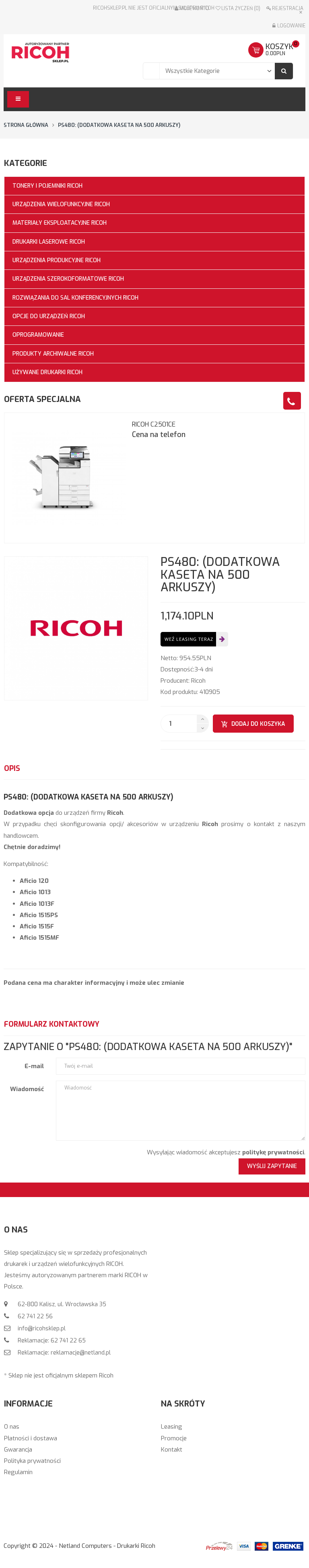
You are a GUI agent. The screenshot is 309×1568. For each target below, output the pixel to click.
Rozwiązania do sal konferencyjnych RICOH (75, 298)
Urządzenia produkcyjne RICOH (56, 260)
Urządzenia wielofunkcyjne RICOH (61, 204)
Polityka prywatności (32, 1461)
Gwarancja (18, 1450)
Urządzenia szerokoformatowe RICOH (68, 279)
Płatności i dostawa (30, 1438)
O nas (11, 1427)
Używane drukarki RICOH (47, 372)
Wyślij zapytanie (272, 1166)
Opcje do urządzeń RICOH (48, 316)
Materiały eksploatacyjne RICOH (59, 223)
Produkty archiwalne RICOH (53, 354)
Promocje (174, 1438)
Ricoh (198, 681)
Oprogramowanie (38, 335)
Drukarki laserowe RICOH (48, 242)
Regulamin (18, 1472)
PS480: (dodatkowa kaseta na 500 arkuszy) (119, 125)
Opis (12, 768)
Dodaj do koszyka (258, 724)
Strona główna (26, 125)
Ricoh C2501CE (153, 424)
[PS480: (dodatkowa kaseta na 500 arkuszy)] (76, 628)
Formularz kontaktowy (51, 1024)
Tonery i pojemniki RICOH (47, 186)
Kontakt (171, 1450)
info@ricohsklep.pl (41, 1328)
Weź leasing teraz (189, 639)
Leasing (171, 1427)
